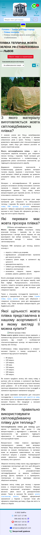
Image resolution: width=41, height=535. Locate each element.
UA (23, 25)
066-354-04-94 (20, 525)
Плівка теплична (11, 32)
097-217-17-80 (20, 516)
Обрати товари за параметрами (20, 57)
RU (18, 25)
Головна (5, 29)
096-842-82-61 (20, 519)
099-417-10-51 (20, 522)
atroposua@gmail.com (22, 528)
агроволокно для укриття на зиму (26, 397)
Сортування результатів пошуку (13, 62)
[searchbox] (17, 19)
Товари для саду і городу (23, 29)
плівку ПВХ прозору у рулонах (15, 206)
